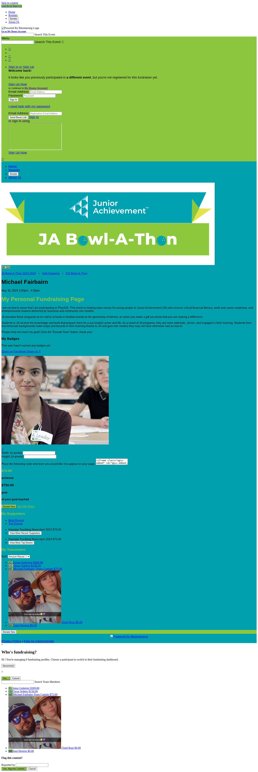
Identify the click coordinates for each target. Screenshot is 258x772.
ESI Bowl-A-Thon (76, 273)
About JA (13, 22)
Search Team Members (47, 681)
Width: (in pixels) (11, 452)
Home (11, 12)
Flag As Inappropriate (39, 641)
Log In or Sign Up (11, 6)
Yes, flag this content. (14, 768)
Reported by (8, 764)
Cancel (15, 678)
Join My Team (25, 506)
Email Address (18, 91)
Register (13, 15)
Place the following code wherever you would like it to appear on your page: (48, 463)
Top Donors (15, 523)
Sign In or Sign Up (21, 67)
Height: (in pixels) (12, 456)
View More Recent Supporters (25, 533)
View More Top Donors (21, 542)
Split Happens (51, 273)
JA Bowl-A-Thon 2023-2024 (18, 273)
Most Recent (16, 520)
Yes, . (6, 678)
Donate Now (9, 506)
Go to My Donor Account (13, 31)
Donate (13, 18)
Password (15, 95)
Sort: (4, 556)
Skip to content (9, 2)
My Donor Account (36, 88)
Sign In (34, 117)
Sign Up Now (17, 84)
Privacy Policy (11, 641)
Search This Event (45, 34)
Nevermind (8, 666)
